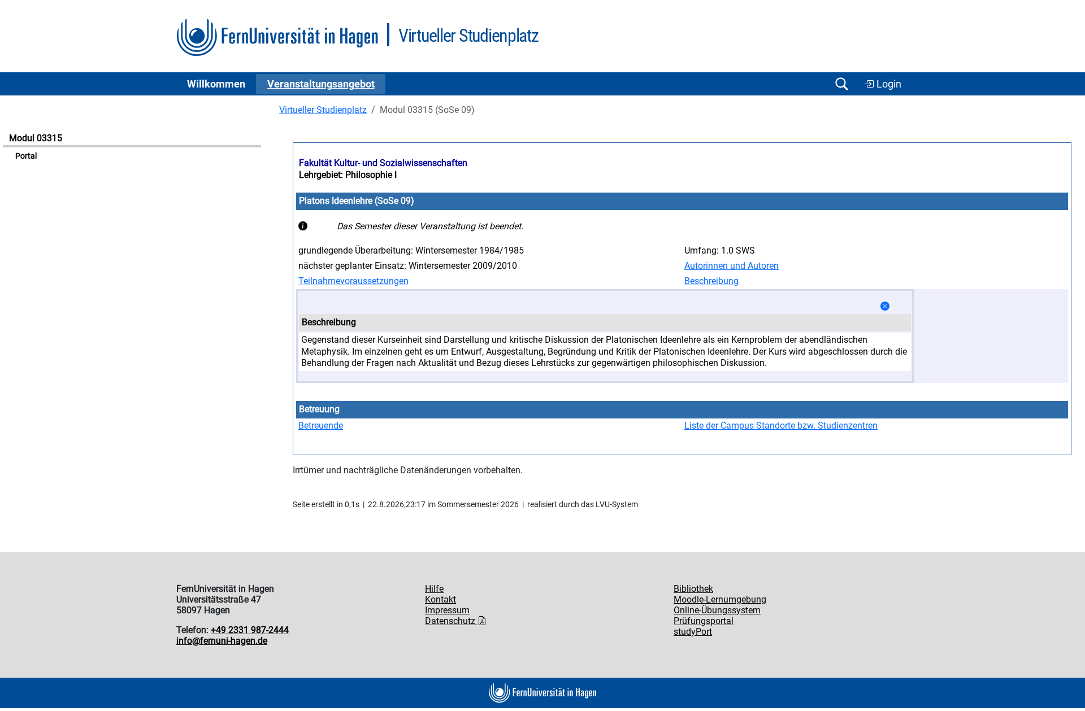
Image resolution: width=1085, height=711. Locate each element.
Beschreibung (711, 281)
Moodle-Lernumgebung (720, 599)
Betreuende (320, 425)
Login (887, 84)
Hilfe (434, 588)
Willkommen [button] (216, 84)
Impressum (447, 610)
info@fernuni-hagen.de (221, 640)
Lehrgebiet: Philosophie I (348, 174)
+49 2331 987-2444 (250, 630)
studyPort (693, 631)
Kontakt (440, 599)
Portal (26, 156)
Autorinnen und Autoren (731, 265)
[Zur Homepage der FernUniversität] (277, 37)
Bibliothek (693, 588)
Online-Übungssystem (717, 610)
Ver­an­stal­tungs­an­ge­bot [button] (321, 84)
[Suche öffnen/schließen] (841, 83)
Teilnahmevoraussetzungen (353, 281)
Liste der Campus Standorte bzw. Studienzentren (781, 425)
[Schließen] (884, 306)
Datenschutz (451, 621)
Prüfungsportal (704, 621)
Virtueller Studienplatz (323, 109)
